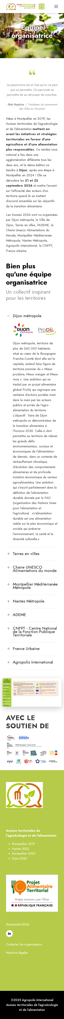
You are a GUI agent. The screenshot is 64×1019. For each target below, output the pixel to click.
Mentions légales (17, 953)
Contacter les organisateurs (24, 944)
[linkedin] (9, 933)
